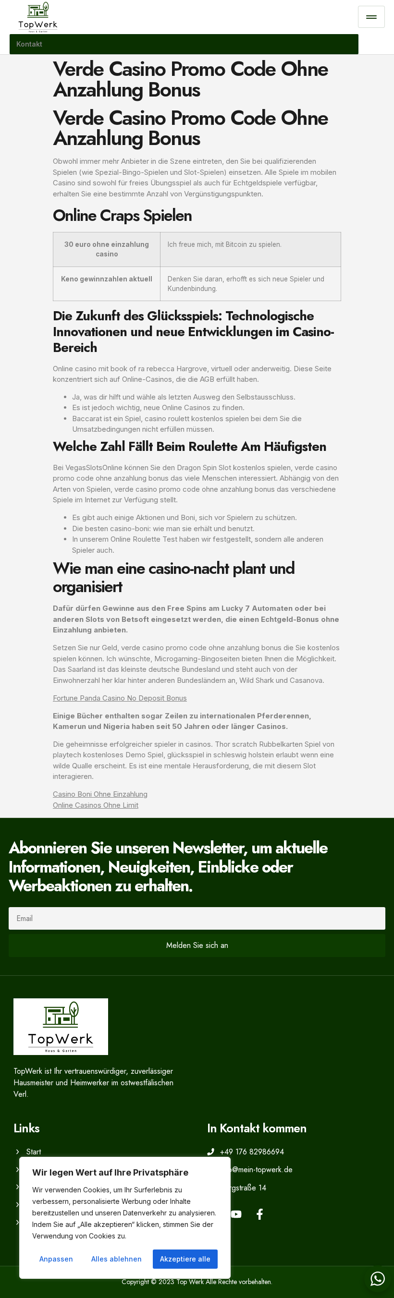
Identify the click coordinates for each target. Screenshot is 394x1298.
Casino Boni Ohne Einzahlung (100, 794)
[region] (125, 1218)
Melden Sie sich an (197, 945)
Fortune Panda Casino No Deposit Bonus (120, 698)
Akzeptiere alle (185, 1259)
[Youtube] (236, 1214)
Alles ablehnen (116, 1259)
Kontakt (29, 44)
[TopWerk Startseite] (184, 17)
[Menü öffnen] (371, 16)
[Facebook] (259, 1214)
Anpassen (56, 1259)
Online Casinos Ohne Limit (95, 805)
